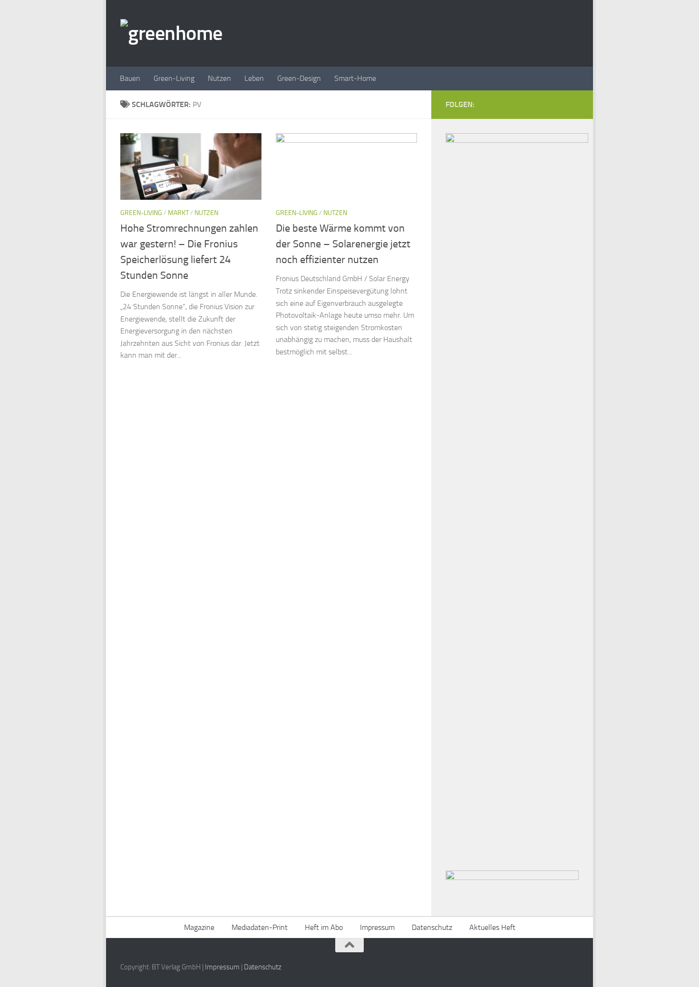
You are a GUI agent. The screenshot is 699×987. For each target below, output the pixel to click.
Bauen (130, 78)
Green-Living (174, 78)
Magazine (199, 927)
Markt (178, 213)
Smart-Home (355, 78)
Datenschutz (432, 927)
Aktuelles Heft (492, 927)
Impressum (377, 927)
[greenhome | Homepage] (171, 33)
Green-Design (299, 78)
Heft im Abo (324, 927)
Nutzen (219, 78)
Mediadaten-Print (260, 927)
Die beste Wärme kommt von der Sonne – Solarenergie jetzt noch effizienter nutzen (343, 244)
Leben (254, 78)
